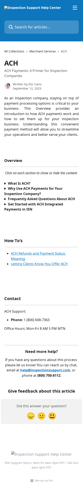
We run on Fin (44, 480)
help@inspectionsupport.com (45, 370)
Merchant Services (42, 51)
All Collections (14, 51)
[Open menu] (75, 7)
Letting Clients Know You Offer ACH (39, 263)
